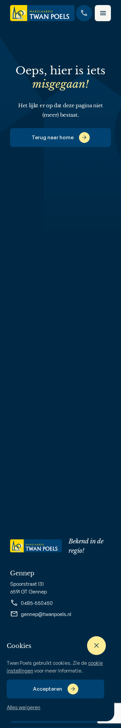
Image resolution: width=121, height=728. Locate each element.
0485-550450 (37, 603)
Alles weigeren (23, 707)
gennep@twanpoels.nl (46, 614)
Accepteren (47, 689)
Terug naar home (53, 137)
